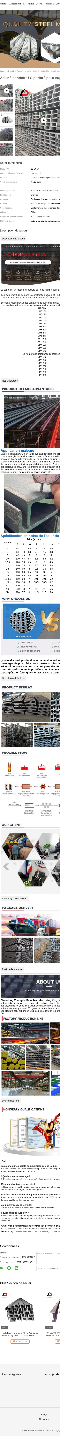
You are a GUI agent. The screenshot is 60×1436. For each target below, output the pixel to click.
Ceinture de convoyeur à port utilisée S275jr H (20, 1333)
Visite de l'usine (35, 4)
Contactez (21, 1341)
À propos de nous (17, 4)
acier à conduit (41, 1231)
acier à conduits (23, 1231)
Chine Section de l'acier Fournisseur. (38, 1431)
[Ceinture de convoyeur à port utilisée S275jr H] (20, 1310)
